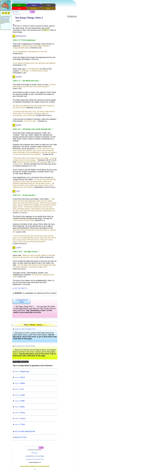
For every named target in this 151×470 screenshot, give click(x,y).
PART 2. (45, 30)
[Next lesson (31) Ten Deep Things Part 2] (8, 14)
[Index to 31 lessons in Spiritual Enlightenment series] (5, 14)
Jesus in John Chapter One (24, 329)
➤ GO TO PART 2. (20, 288)
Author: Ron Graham (17, 14)
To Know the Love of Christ (24, 346)
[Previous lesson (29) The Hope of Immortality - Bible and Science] (3, 14)
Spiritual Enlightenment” (5, 18)
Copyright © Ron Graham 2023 (35, 459)
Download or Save (21, 301)
